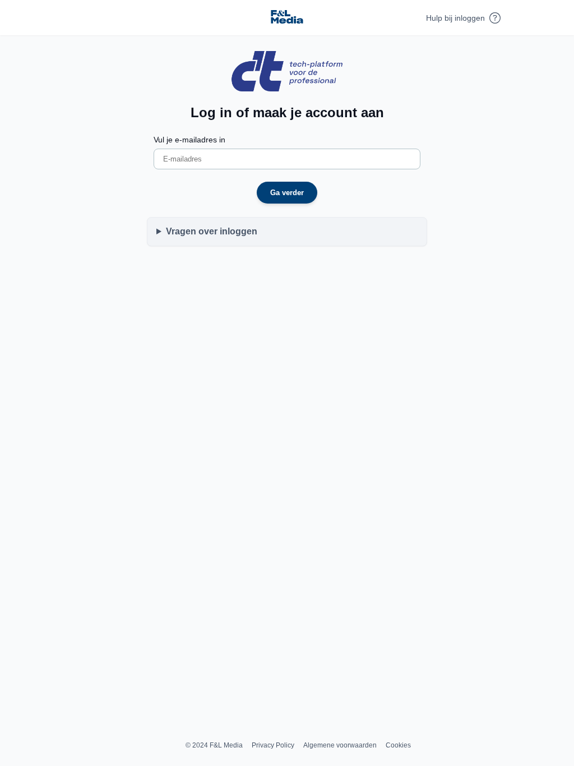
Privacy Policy (273, 745)
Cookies (398, 745)
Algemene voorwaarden (340, 745)
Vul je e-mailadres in (189, 139)
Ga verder (287, 192)
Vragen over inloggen (211, 231)
